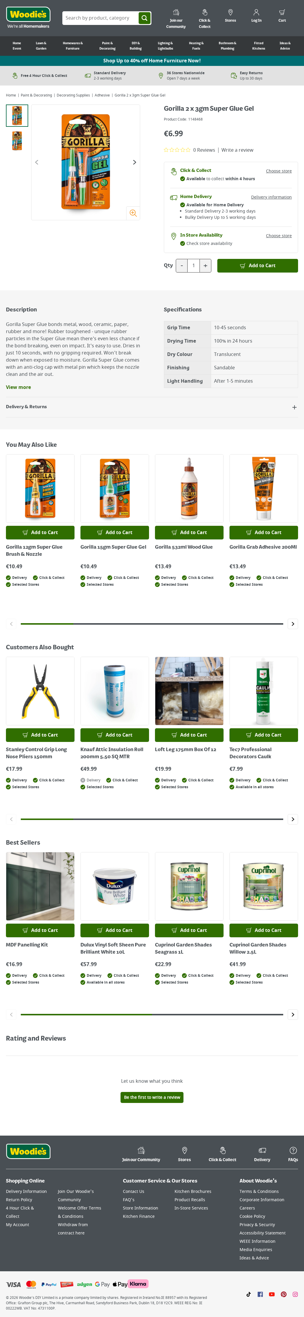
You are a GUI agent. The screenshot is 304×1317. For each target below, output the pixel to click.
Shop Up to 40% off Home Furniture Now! (152, 60)
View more (18, 387)
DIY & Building (136, 46)
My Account (17, 1225)
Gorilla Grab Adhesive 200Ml (263, 547)
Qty (168, 266)
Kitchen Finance (139, 1216)
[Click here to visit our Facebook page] (260, 1294)
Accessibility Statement (263, 1233)
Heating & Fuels (196, 46)
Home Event (17, 46)
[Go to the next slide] (134, 162)
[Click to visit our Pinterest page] (283, 1294)
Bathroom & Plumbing (227, 46)
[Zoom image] (133, 213)
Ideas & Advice (285, 46)
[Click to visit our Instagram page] (295, 1294)
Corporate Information (262, 1200)
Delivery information (271, 197)
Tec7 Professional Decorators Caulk (250, 753)
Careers (247, 1208)
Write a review (237, 150)
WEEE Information (258, 1241)
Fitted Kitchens (258, 46)
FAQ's (128, 1200)
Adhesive (102, 95)
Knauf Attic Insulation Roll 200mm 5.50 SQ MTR (111, 753)
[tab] (17, 116)
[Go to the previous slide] (36, 162)
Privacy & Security (257, 1225)
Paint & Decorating (107, 46)
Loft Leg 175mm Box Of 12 (185, 750)
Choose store (279, 171)
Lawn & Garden (41, 46)
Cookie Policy (252, 1216)
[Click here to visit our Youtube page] (272, 1294)
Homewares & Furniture (73, 46)
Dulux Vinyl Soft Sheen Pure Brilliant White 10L (113, 948)
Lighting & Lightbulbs (165, 46)
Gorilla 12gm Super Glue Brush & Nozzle (34, 551)
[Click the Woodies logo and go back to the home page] (28, 18)
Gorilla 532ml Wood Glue (184, 547)
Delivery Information (26, 1191)
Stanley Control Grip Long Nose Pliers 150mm (36, 753)
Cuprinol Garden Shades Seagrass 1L (183, 948)
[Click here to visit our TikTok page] (248, 1294)
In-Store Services (191, 1208)
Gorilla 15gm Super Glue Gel (113, 547)
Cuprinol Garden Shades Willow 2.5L (257, 948)
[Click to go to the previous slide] (11, 624)
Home (11, 95)
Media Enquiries (256, 1250)
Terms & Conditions (259, 1191)
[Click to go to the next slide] (293, 624)
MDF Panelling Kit (27, 945)
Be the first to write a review (152, 1097)
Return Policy (19, 1200)
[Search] (144, 18)
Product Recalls (190, 1200)
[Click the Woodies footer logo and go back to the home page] (28, 1155)
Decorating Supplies (73, 95)
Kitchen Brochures (193, 1191)
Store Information (140, 1208)
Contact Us (133, 1191)
